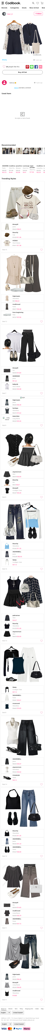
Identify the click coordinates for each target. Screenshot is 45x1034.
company (3, 1010)
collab (37, 1009)
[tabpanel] (4, 160)
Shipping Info (29, 1009)
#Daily (4, 60)
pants (4, 168)
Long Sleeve (40, 168)
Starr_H (10, 14)
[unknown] (4, 84)
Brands (4, 8)
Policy (21, 1009)
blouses (18, 168)
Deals (24, 8)
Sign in (16, 88)
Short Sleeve (13, 168)
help (42, 1009)
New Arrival (34, 8)
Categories (14, 8)
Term (16, 1009)
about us (3, 1009)
